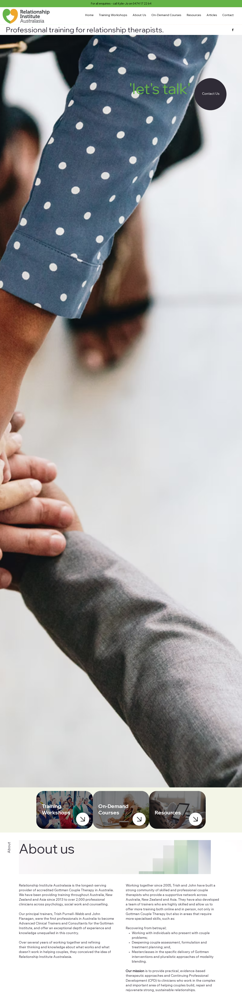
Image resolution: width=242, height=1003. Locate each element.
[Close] (82, 819)
